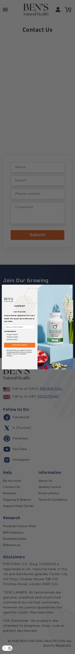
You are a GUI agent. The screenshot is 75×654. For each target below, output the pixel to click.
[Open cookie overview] (9, 648)
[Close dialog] (70, 286)
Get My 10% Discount (19, 345)
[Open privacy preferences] (4, 648)
